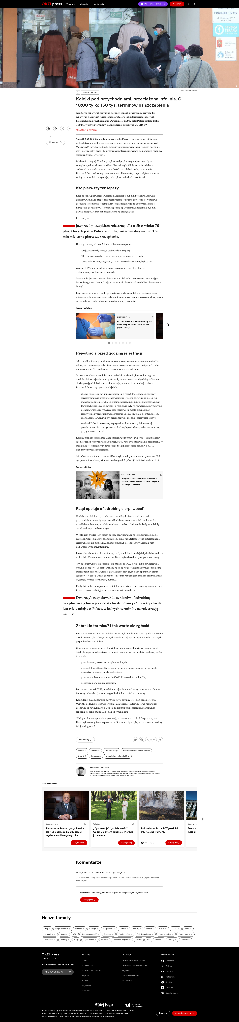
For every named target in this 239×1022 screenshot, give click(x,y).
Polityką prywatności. (78, 1013)
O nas (84, 960)
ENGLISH (86, 990)
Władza (96, 824)
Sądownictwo (52, 824)
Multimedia (98, 4)
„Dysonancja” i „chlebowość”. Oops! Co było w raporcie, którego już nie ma (113, 832)
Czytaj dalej (79, 842)
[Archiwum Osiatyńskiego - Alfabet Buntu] (104, 1005)
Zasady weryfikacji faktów (133, 960)
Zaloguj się (88, 899)
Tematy (69, 4)
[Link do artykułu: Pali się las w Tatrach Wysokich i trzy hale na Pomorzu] (161, 805)
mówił (157, 365)
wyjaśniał (85, 402)
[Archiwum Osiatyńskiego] (134, 1005)
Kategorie (83, 4)
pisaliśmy (80, 200)
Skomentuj (54, 142)
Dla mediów (126, 980)
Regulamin (126, 970)
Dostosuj (163, 1013)
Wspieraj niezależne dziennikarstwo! (58, 964)
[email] (154, 739)
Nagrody (85, 975)
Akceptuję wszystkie (184, 1013)
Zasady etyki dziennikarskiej (134, 965)
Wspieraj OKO (88, 965)
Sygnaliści (86, 985)
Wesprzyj (177, 4)
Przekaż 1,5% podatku (91, 970)
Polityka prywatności (130, 975)
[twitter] (147, 739)
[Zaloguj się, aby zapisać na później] (85, 824)
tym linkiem (122, 712)
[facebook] (141, 739)
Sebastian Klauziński (99, 767)
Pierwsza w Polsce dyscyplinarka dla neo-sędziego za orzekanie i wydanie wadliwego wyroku (65, 832)
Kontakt (85, 980)
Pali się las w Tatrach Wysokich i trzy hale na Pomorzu (159, 830)
